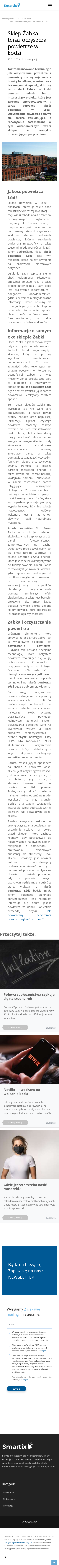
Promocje (8, 1505)
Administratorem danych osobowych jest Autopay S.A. (32, 1378)
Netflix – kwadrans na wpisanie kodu (22, 1091)
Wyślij (16, 1388)
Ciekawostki (9, 1499)
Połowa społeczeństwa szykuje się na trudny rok (29, 996)
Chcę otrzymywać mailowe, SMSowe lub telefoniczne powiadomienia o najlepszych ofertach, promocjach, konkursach (29, 1348)
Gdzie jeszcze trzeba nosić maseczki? (25, 1186)
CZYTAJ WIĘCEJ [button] (15, 1027)
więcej (43, 1350)
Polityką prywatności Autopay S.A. (19, 1542)
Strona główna (8, 18)
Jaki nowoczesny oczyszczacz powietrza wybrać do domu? (29, 915)
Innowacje (8, 1492)
